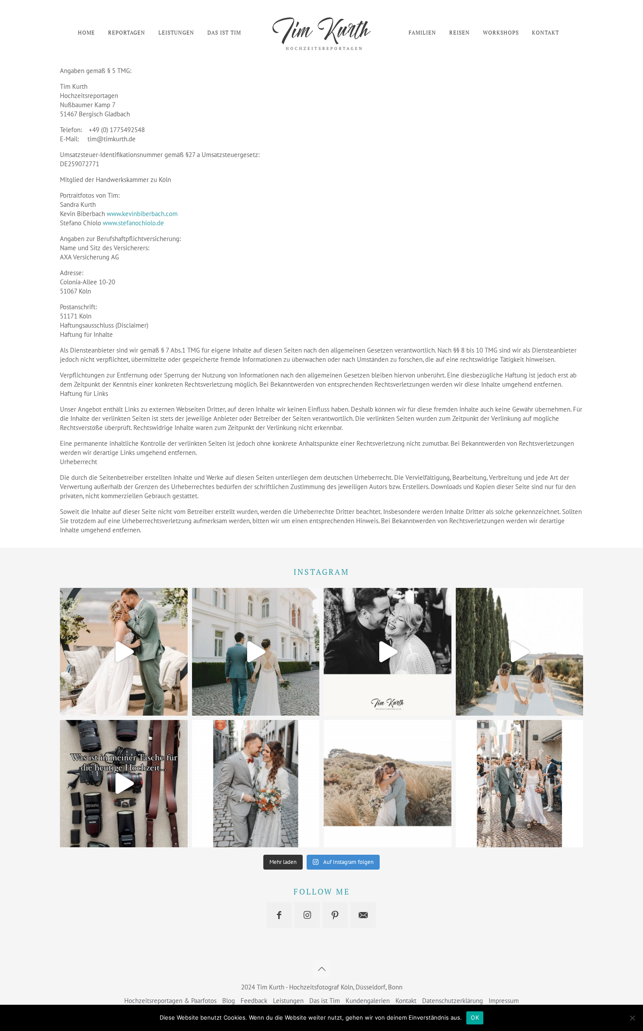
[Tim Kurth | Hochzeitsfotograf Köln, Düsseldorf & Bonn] (321, 33)
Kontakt (405, 1000)
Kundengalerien (368, 1000)
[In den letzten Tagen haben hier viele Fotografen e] (520, 784)
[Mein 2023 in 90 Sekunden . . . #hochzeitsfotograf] (520, 652)
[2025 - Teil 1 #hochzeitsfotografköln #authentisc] (256, 652)
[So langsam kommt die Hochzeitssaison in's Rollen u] (387, 784)
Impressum (504, 1000)
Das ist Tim (324, 1000)
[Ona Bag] (124, 784)
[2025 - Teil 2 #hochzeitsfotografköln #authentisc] (124, 652)
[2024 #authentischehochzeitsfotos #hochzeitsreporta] (387, 652)
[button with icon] (279, 915)
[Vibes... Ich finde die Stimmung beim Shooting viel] (256, 784)
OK (475, 1017)
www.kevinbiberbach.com (142, 214)
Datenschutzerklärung (452, 1000)
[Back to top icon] (321, 969)
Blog (228, 1000)
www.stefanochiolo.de (133, 223)
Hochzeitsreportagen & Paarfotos (170, 1000)
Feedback (254, 1000)
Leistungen (288, 1000)
